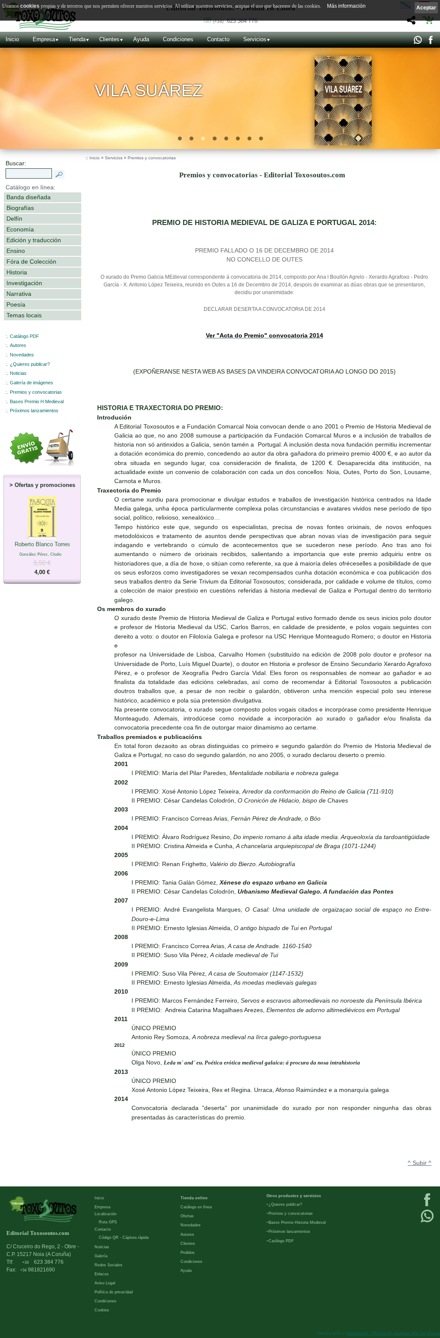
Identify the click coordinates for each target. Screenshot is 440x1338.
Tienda (77, 39)
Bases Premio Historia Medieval (297, 1222)
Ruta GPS (108, 1222)
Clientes (109, 39)
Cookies (102, 1310)
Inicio (12, 39)
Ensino (15, 250)
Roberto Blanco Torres (42, 558)
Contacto (218, 39)
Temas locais (24, 315)
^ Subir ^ (419, 1162)
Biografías (20, 207)
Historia (16, 272)
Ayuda (141, 39)
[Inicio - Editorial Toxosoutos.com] (43, 1209)
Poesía (15, 304)
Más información (346, 6)
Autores (18, 345)
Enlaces (102, 1274)
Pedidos (187, 1252)
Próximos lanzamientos (34, 410)
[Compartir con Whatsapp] (417, 42)
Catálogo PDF (24, 336)
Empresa (44, 39)
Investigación (24, 283)
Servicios (254, 39)
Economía (20, 229)
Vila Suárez (149, 90)
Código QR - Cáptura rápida (124, 1237)
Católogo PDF (281, 1241)
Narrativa (18, 293)
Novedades (22, 354)
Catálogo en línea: (30, 187)
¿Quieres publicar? (30, 364)
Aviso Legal (105, 1283)
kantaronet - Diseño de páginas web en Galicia (393, 1333)
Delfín (14, 218)
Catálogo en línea (196, 1207)
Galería (101, 1256)
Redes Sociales (108, 1265)
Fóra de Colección (31, 261)
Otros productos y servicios (293, 1196)
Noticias (18, 373)
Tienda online (194, 1198)
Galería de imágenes (31, 382)
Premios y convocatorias (36, 392)
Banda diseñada (28, 197)
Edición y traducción (33, 240)
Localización (105, 1214)
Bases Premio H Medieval (37, 401)
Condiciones (178, 39)
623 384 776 (235, 21)
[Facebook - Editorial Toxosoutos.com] (430, 42)
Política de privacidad (114, 1292)
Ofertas (187, 1216)
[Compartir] (410, 22)
